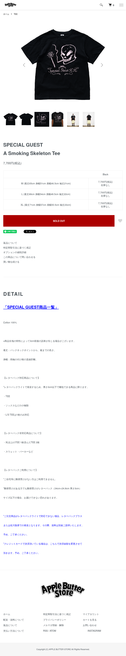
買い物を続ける (11, 261)
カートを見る (90, 619)
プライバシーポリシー (54, 619)
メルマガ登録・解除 (53, 625)
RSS (45, 630)
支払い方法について (13, 630)
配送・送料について (13, 619)
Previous (24, 65)
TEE (16, 14)
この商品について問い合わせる (19, 257)
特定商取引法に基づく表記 (17, 247)
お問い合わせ (90, 625)
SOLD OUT (59, 221)
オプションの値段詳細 (14, 252)
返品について (10, 242)
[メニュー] (121, 5)
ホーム (6, 14)
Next (101, 65)
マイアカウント (91, 614)
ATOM (53, 630)
